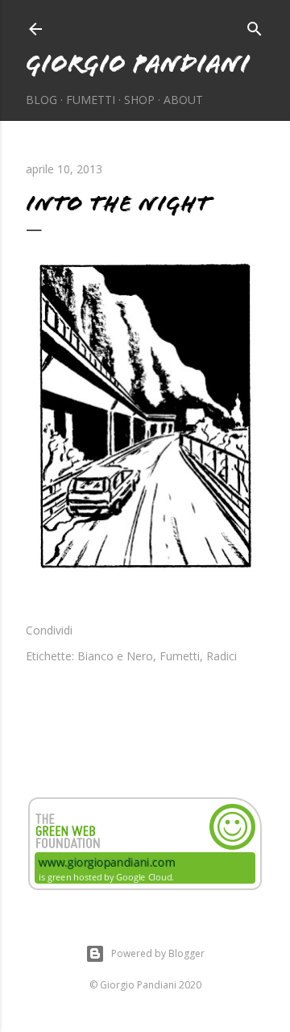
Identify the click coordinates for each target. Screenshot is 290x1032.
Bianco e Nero (115, 656)
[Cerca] (254, 26)
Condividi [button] (49, 630)
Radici (221, 656)
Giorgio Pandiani (138, 63)
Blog (41, 99)
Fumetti (90, 99)
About (183, 99)
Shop (139, 99)
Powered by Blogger (158, 953)
